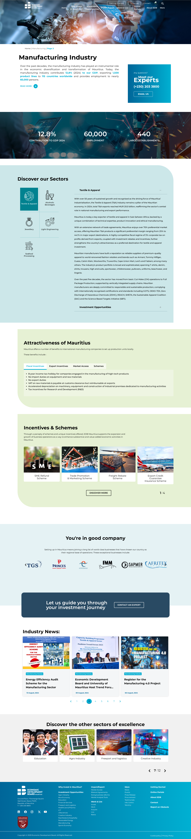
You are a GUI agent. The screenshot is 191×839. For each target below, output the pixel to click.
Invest (93, 804)
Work (93, 807)
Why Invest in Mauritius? (76, 7)
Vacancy (128, 805)
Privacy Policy (167, 836)
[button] (25, 565)
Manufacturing (64, 823)
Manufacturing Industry (35, 674)
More (162, 8)
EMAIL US (143, 94)
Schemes (134, 3)
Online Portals (137, 7)
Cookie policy (155, 836)
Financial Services (65, 803)
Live (92, 812)
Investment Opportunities (92, 7)
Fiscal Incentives (35, 366)
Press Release (130, 795)
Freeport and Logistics (67, 805)
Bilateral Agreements (99, 792)
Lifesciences (63, 813)
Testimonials (129, 800)
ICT (59, 810)
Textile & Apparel (90, 190)
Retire (93, 815)
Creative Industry (65, 815)
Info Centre (129, 803)
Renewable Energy (65, 820)
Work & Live (122, 8)
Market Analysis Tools (99, 797)
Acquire (94, 810)
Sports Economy (64, 825)
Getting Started (116, 3)
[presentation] (149, 771)
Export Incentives (58, 366)
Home (64, 8)
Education (62, 800)
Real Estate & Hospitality (67, 818)
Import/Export (107, 8)
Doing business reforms (100, 795)
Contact (147, 3)
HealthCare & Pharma (66, 808)
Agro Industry (63, 795)
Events (127, 792)
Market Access (81, 366)
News (127, 790)
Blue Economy (64, 797)
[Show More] (42, 459)
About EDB (152, 8)
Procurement (130, 797)
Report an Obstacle (159, 807)
